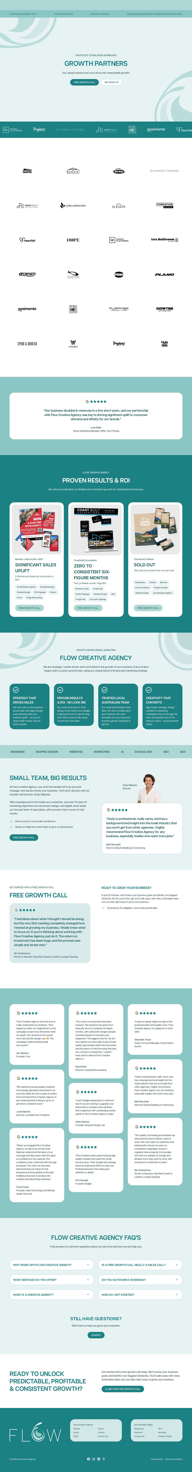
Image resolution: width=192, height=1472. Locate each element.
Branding (162, 1432)
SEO (160, 1428)
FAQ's (76, 1436)
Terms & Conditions (173, 1459)
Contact (96, 1335)
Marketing (138, 1428)
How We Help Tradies (143, 1424)
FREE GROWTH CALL (84, 82)
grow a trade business (62, 826)
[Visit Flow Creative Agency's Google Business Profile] (103, 1459)
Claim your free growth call (123, 1388)
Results (77, 1428)
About (76, 1432)
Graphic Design (165, 1436)
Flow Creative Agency (83, 1424)
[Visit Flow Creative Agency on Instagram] (93, 1459)
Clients (101, 1428)
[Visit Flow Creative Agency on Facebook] (88, 1459)
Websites (138, 1432)
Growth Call (103, 1436)
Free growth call (29, 607)
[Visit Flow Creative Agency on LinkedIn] (98, 1459)
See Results (111, 82)
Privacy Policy (157, 1459)
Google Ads (139, 1436)
